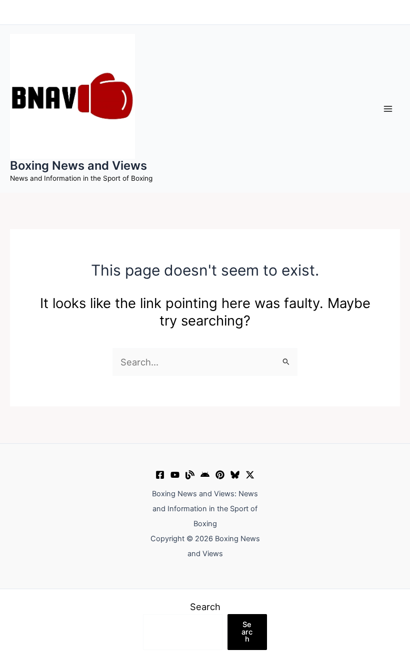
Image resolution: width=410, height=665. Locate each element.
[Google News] (205, 474)
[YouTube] (175, 474)
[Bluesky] (235, 474)
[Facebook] (160, 474)
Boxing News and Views (78, 165)
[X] (250, 474)
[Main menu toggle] (388, 108)
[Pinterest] (220, 474)
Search (205, 606)
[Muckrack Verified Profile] (190, 474)
